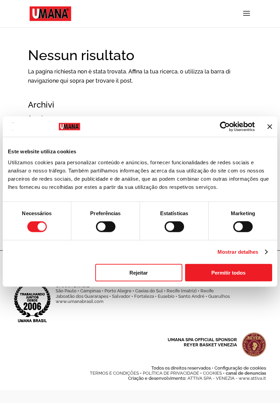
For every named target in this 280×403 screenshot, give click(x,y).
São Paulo (66, 290)
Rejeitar (138, 272)
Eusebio (166, 296)
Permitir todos (228, 272)
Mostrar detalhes (238, 252)
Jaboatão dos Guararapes (82, 296)
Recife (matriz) (182, 290)
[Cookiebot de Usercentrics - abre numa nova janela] (225, 127)
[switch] (105, 226)
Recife (207, 290)
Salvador (121, 296)
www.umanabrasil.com (79, 301)
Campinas (90, 290)
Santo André (191, 296)
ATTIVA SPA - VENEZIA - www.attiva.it (226, 378)
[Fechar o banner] (269, 126)
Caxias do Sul (149, 290)
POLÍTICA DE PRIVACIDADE (171, 373)
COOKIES (212, 373)
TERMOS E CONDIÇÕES (114, 373)
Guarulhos (219, 296)
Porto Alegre (117, 290)
